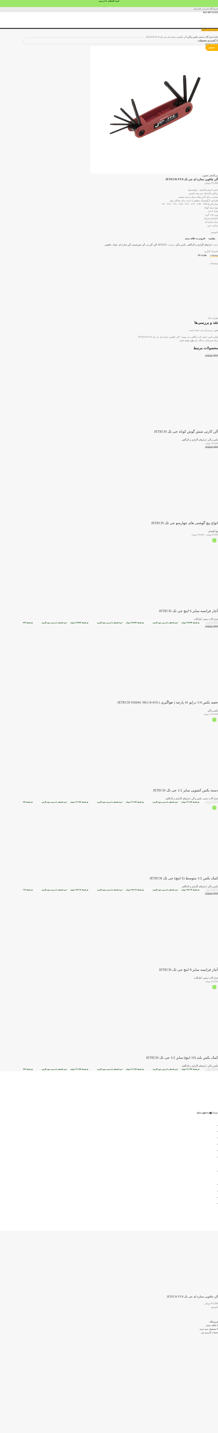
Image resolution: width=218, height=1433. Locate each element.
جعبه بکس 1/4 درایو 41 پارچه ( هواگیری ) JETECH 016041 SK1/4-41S (167, 702)
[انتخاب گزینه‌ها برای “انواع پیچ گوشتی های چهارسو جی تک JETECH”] (214, 517)
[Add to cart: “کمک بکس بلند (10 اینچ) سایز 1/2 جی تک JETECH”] (214, 1051)
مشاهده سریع (205, 425)
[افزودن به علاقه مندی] (188, 425)
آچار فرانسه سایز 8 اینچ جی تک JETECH (188, 970)
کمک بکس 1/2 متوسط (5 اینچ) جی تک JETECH (184, 878)
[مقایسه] (197, 425)
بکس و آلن (213, 440)
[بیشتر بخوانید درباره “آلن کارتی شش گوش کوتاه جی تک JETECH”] (214, 425)
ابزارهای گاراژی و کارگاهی (194, 440)
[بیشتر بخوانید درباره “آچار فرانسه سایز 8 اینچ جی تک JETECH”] (214, 963)
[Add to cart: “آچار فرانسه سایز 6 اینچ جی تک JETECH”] (214, 605)
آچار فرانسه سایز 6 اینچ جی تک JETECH (188, 611)
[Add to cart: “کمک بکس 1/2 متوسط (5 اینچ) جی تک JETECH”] (214, 872)
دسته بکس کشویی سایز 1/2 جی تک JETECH (185, 790)
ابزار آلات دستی (210, 619)
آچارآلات (198, 619)
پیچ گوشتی (213, 531)
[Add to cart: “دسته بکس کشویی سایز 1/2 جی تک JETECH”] (214, 784)
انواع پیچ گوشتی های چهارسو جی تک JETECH (184, 523)
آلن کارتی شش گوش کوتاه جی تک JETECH (186, 431)
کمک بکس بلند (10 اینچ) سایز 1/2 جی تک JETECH (182, 1058)
